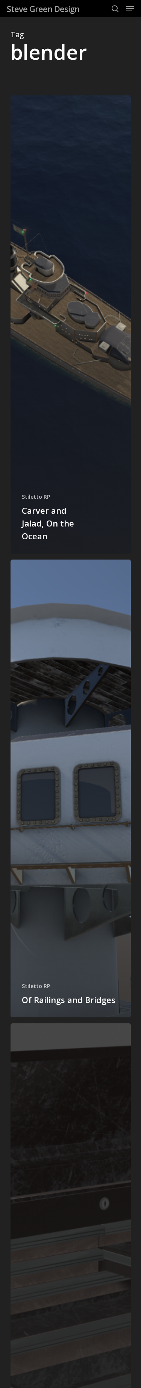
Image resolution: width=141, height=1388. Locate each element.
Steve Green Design (43, 9)
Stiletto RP (36, 496)
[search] (115, 9)
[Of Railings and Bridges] (71, 789)
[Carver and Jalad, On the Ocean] (71, 324)
